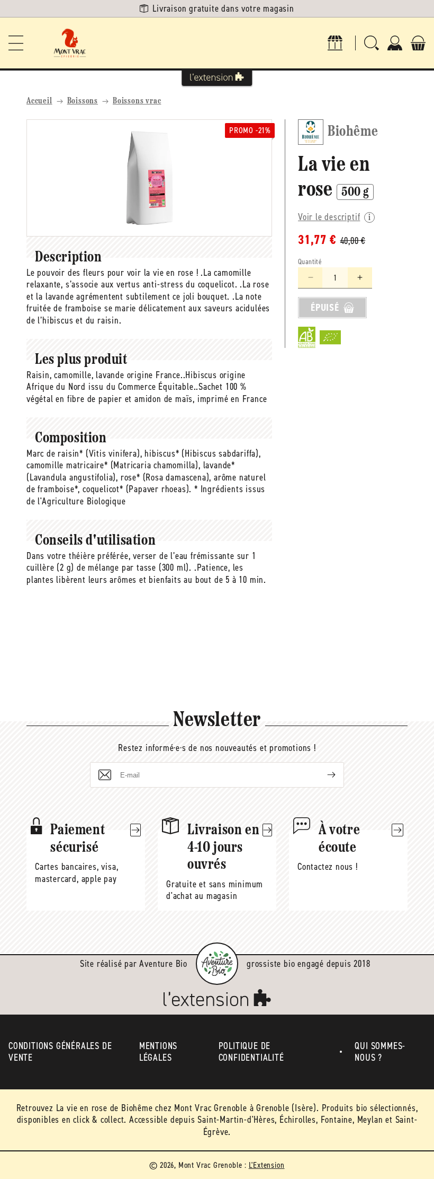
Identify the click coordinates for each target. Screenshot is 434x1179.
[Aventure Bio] (217, 963)
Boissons (82, 101)
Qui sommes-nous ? (380, 1052)
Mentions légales (158, 1052)
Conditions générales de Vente (60, 1052)
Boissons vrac (137, 101)
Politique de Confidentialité (251, 1052)
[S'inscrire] (323, 774)
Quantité (310, 262)
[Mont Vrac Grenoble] (70, 43)
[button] (15, 43)
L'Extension (267, 1165)
